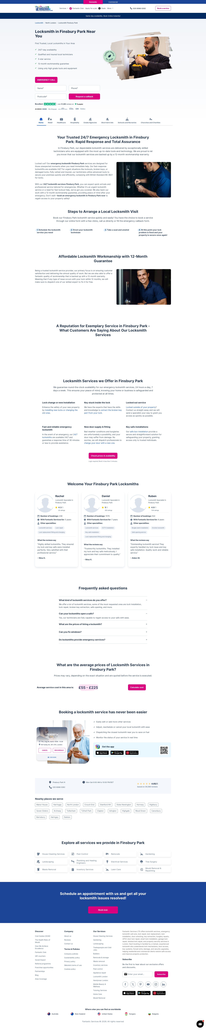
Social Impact (40, 960)
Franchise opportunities (44, 967)
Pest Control (82, 854)
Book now (103, 910)
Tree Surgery (151, 862)
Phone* (74, 88)
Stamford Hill (105, 805)
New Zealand (80, 1014)
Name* (40, 88)
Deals (103, 8)
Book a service (163, 8)
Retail (50, 123)
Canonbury (156, 811)
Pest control (98, 969)
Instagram (156, 984)
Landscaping (48, 862)
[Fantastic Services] (44, 8)
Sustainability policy (72, 958)
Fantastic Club (78, 8)
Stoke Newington (123, 805)
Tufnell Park (86, 811)
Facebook (125, 984)
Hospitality (74, 123)
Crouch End (89, 805)
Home (41, 123)
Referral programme (43, 964)
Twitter (133, 984)
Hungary (132, 1014)
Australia (55, 1014)
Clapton (100, 811)
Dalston (67, 817)
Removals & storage (101, 957)
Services (62, 8)
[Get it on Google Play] (117, 753)
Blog (37, 975)
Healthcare (61, 123)
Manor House (42, 805)
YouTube (148, 984)
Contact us (68, 944)
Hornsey (140, 805)
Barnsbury (40, 817)
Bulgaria (155, 1014)
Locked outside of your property (141, 407)
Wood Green (140, 811)
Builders (96, 954)
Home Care (97, 994)
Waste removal (99, 961)
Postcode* (42, 96)
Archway (57, 811)
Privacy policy (69, 961)
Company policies (71, 954)
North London (73, 805)
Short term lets (107, 123)
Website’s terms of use (73, 965)
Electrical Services (119, 862)
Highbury (153, 805)
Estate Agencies (90, 123)
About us (67, 936)
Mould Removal (99, 998)
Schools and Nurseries (127, 123)
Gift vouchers (40, 956)
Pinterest (140, 984)
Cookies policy (70, 969)
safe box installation (139, 431)
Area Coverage (41, 979)
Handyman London (100, 980)
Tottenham (71, 811)
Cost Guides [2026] (42, 936)
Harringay (57, 805)
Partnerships (40, 971)
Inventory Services (85, 869)
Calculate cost (137, 687)
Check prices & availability (103, 456)
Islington (112, 811)
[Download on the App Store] (102, 753)
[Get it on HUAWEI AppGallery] (132, 753)
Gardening (150, 854)
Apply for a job (91, 8)
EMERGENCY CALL (46, 80)
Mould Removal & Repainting (153, 869)
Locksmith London (100, 976)
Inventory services (100, 965)
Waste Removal (49, 869)
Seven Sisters (42, 811)
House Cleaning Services (53, 854)
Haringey (54, 817)
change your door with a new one (99, 443)
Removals (115, 854)
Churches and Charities (150, 123)
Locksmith (39, 23)
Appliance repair (99, 973)
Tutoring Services (100, 990)
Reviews (67, 940)
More (109, 8)
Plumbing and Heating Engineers (87, 861)
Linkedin (163, 984)
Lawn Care (116, 869)
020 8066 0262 (139, 8)
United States (107, 1014)
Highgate (126, 811)
